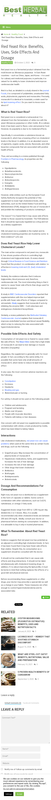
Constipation (10, 381)
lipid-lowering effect (12, 102)
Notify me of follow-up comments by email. (23, 769)
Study (14, 303)
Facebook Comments (31, 703)
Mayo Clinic (24, 342)
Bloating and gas (12, 390)
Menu (8, 27)
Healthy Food (7, 63)
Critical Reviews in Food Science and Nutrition (27, 261)
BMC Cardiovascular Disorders (23, 294)
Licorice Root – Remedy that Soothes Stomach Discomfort (34, 639)
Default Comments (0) (13, 703)
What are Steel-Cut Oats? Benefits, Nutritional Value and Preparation (33, 657)
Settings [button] (8, 794)
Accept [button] (19, 794)
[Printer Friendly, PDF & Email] (45, 597)
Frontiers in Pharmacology (12, 159)
